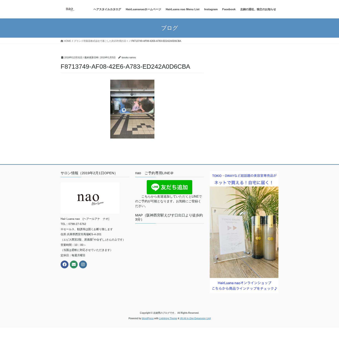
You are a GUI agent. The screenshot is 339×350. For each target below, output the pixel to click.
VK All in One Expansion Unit (195, 318)
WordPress (148, 318)
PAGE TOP (327, 336)
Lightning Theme (168, 318)
